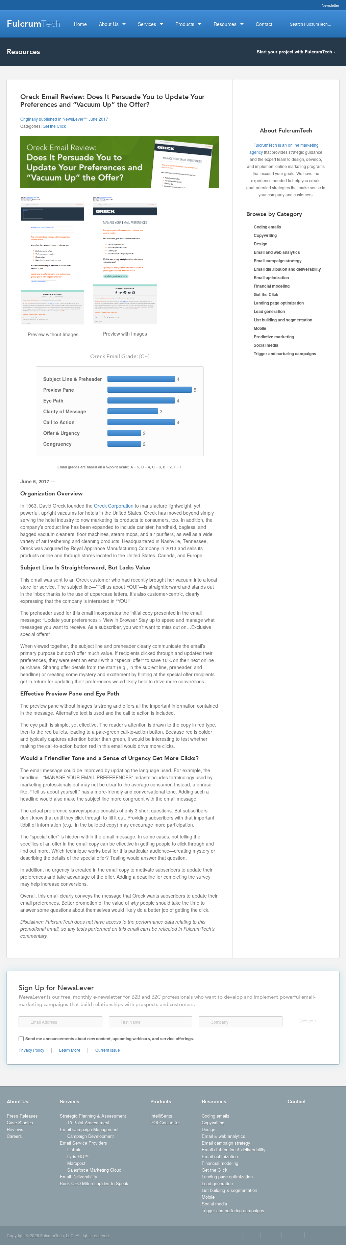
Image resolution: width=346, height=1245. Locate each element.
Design (260, 244)
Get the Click (54, 126)
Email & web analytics (223, 1136)
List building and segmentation (283, 320)
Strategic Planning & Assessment (93, 1116)
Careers (14, 1136)
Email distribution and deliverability (287, 269)
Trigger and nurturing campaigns (285, 353)
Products (160, 1101)
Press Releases (22, 1116)
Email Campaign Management (89, 1129)
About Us (17, 1101)
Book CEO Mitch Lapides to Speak (94, 1183)
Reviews (15, 1129)
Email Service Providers (83, 1143)
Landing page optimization (279, 303)
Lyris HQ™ (78, 1156)
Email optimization (271, 277)
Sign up (306, 1021)
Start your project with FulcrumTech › (296, 51)
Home (80, 24)
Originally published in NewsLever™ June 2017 (64, 119)
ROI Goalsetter (165, 1122)
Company (205, 1022)
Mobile (260, 328)
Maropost (76, 1163)
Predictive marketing (274, 337)
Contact (297, 1101)
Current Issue (107, 1050)
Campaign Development (90, 1136)
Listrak (73, 1149)
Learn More (69, 1050)
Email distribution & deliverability (234, 1149)
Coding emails (267, 227)
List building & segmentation (229, 1190)
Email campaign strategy (278, 261)
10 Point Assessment (88, 1122)
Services (69, 1101)
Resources (214, 1101)
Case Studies (20, 1122)
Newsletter (330, 5)
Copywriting (265, 235)
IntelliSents (161, 1116)
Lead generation (269, 311)
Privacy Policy (31, 1050)
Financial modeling (272, 286)
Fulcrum (33, 23)
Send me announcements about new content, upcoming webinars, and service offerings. (109, 1038)
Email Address (25, 1022)
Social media (266, 345)
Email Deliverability (78, 1176)
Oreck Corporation (113, 505)
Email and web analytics (277, 252)
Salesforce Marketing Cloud (94, 1170)
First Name (114, 1022)
